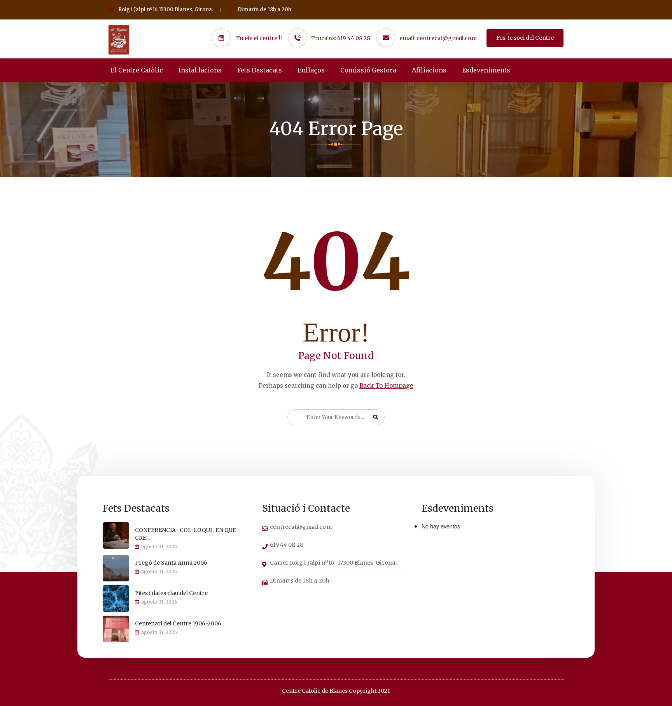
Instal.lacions (200, 70)
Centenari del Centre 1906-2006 (178, 623)
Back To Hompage (386, 385)
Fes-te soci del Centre (525, 37)
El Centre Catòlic (136, 70)
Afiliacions (429, 70)
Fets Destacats (259, 70)
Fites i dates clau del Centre (171, 593)
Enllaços (311, 70)
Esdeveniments (486, 70)
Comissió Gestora (368, 70)
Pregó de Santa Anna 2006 (171, 562)
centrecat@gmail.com (446, 38)
